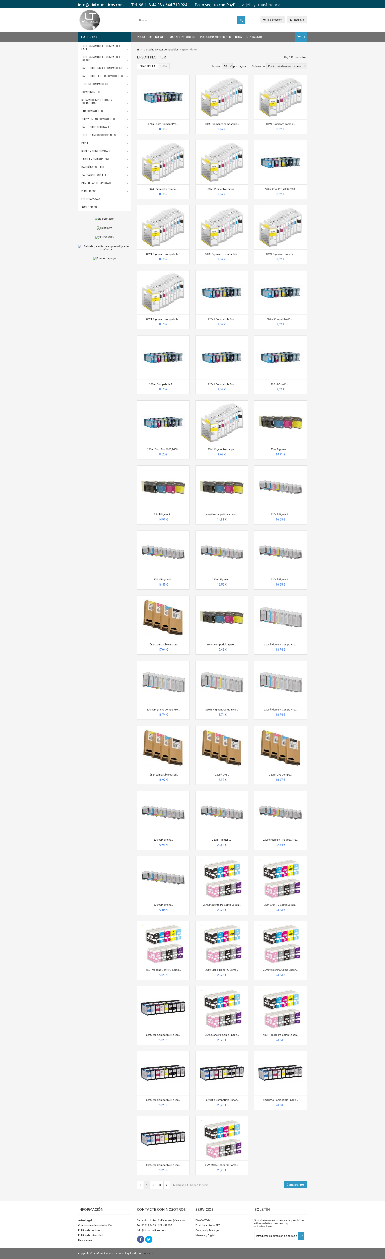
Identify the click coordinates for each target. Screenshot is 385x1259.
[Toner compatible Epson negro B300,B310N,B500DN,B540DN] (222, 597)
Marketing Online (182, 37)
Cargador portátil (94, 175)
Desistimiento (86, 1240)
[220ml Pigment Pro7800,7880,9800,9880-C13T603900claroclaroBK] (280, 532)
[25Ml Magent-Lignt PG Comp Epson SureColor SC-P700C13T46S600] (163, 922)
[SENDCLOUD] (104, 237)
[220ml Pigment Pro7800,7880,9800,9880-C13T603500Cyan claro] (163, 532)
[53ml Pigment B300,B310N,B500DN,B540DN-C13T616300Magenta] (163, 467)
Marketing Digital (205, 1235)
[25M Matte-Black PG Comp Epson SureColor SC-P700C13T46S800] (222, 1117)
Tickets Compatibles (94, 83)
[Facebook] (140, 1239)
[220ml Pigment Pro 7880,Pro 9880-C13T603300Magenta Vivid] (280, 792)
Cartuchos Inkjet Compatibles (101, 67)
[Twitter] (148, 1239)
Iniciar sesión (274, 19)
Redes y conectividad (95, 151)
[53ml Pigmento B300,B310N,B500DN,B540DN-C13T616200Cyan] (280, 402)
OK (301, 1235)
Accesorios (89, 207)
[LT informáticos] (90, 31)
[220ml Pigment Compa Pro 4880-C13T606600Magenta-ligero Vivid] (280, 662)
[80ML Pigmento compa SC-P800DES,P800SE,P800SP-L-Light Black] (280, 76)
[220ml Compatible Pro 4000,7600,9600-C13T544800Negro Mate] (222, 271)
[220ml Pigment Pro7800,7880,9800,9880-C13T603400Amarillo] (163, 857)
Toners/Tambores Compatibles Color (101, 58)
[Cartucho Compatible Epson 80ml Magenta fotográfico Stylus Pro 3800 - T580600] (163, 987)
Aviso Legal (85, 1220)
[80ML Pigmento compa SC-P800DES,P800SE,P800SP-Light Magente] (222, 141)
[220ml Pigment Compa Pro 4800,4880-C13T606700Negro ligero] (163, 662)
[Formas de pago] (104, 258)
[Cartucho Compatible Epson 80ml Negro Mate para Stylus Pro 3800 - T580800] (222, 1052)
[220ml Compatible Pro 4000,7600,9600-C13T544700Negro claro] (280, 271)
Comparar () (295, 1184)
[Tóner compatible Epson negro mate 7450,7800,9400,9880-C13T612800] (163, 597)
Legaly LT (148, 1253)
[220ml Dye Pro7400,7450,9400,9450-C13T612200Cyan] (222, 727)
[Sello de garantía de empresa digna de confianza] (104, 248)
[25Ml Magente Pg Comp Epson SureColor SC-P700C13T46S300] (222, 857)
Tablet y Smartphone (95, 159)
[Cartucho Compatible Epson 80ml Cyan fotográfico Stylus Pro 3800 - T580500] (163, 1117)
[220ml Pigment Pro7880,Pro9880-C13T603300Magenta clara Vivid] (163, 792)
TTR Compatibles (92, 111)
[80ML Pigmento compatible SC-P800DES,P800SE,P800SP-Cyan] (222, 76)
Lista (163, 66)
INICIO (141, 37)
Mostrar (217, 66)
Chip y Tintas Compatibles (98, 119)
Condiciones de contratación (95, 1225)
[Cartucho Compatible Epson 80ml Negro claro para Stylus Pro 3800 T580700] (280, 1052)
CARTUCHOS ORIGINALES (96, 127)
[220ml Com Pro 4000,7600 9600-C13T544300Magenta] (163, 402)
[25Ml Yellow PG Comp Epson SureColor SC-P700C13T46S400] (280, 922)
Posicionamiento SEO (215, 37)
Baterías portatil (92, 167)
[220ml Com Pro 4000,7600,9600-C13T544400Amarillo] (280, 337)
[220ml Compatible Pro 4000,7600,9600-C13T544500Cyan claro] (222, 337)
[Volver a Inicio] (138, 49)
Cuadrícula (147, 66)
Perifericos (88, 191)
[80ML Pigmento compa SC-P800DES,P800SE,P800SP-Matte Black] (222, 402)
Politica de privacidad (90, 1235)
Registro (299, 19)
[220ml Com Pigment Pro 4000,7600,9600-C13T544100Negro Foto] (163, 76)
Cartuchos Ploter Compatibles (102, 75)
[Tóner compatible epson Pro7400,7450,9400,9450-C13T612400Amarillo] (163, 727)
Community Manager (207, 1230)
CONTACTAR (254, 37)
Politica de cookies (89, 1230)
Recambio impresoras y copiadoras (96, 101)
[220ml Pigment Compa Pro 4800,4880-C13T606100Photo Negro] (280, 597)
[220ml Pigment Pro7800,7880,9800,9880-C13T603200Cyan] (222, 792)
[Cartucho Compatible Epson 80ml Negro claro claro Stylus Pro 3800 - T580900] (163, 1052)
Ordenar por (259, 66)
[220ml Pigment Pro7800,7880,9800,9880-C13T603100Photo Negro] (280, 467)
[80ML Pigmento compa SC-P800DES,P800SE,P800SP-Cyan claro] (280, 206)
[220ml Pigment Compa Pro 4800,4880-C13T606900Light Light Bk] (222, 662)
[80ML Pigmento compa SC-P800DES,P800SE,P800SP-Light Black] (163, 141)
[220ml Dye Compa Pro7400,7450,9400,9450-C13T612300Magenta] (280, 727)
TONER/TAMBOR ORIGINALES (98, 135)
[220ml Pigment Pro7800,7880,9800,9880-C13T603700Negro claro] (222, 532)
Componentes (90, 91)
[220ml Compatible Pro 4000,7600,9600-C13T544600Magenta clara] (163, 337)
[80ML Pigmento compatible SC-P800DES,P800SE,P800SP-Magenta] (222, 206)
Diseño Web (157, 37)
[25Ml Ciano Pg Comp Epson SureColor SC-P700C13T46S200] (222, 987)
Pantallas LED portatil (96, 183)
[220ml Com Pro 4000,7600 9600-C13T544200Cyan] (280, 141)
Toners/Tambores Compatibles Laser (101, 47)
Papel (85, 143)
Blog (238, 37)
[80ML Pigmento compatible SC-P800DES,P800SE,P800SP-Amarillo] (163, 206)
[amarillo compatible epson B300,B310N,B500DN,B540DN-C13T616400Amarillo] (222, 467)
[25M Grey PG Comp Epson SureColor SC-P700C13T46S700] (280, 857)
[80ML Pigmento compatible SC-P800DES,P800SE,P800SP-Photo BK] (163, 271)
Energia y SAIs (90, 199)
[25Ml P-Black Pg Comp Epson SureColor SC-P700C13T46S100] (280, 987)
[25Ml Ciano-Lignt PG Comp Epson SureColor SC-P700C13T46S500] (222, 922)
